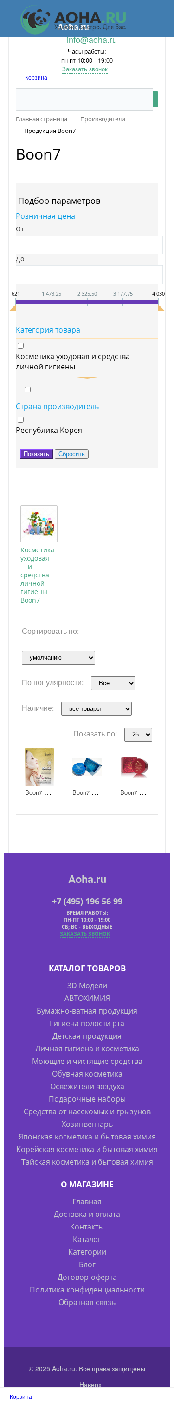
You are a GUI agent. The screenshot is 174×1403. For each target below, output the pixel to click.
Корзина (36, 77)
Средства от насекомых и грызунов (87, 1111)
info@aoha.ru (92, 39)
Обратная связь (87, 1302)
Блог (87, 1264)
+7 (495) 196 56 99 (87, 901)
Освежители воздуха (87, 1086)
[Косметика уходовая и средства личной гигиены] (39, 523)
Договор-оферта (87, 1277)
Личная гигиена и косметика (87, 1048)
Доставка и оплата (87, 1214)
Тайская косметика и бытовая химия (87, 1162)
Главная (87, 1201)
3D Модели (87, 985)
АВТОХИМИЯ (87, 998)
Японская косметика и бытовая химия (87, 1137)
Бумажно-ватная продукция (87, 1011)
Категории (87, 1252)
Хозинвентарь (87, 1124)
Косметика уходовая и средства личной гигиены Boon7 (37, 574)
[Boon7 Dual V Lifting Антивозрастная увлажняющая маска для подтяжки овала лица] (39, 766)
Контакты (87, 1227)
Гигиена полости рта (87, 1023)
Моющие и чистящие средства (87, 1061)
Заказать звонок (85, 68)
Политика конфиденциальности (87, 1290)
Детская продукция (87, 1036)
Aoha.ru (87, 878)
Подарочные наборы (87, 1099)
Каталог (87, 1239)
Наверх (89, 1384)
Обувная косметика (87, 1074)
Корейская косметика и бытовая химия (87, 1149)
